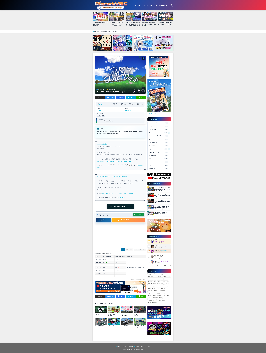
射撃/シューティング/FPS (158, 286)
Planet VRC (128, 110)
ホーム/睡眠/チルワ (158, 142)
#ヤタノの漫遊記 (102, 144)
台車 (103, 115)
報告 (143, 88)
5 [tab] (134, 28)
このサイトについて (163, 5)
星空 (158, 288)
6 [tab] (136, 28)
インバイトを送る (139, 214)
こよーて (157, 246)
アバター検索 (145, 5)
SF (157, 274)
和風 (159, 281)
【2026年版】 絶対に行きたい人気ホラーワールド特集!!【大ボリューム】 (162, 195)
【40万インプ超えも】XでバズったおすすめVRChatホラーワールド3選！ (162, 201)
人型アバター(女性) (152, 278)
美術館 (150, 295)
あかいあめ (158, 250)
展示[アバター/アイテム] (158, 152)
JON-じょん (101, 104)
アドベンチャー (158, 126)
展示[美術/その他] (158, 155)
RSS (149, 346)
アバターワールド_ (158, 129)
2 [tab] (130, 28)
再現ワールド (158, 149)
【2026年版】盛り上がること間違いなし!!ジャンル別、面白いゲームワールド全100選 (162, 189)
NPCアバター (151, 274)
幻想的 (167, 286)
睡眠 (153, 293)
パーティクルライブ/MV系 (158, 136)
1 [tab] (128, 28)
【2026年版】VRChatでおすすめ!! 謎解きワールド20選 (161, 213)
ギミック (162, 274)
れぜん (156, 261)
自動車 (159, 295)
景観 (158, 158)
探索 (150, 288)
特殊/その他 (158, 162)
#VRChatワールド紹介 (109, 176)
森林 (156, 290)
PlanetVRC (129, 349)
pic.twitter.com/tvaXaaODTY (125, 193)
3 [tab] (131, 28)
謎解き (158, 165)
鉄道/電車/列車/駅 (161, 300)
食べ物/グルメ (155, 302)
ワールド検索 (136, 5)
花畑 (169, 295)
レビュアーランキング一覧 (164, 265)
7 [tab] (137, 28)
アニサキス (158, 239)
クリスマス (151, 276)
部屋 (161, 297)
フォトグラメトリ (159, 276)
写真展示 (166, 278)
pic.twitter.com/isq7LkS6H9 (123, 161)
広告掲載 (137, 346)
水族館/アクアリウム (163, 290)
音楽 (150, 302)
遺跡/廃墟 (156, 297)
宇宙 (150, 286)
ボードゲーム (167, 276)
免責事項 (131, 346)
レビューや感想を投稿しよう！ (120, 206)
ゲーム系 (99, 110)
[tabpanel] (133, 19)
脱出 (155, 295)
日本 (154, 288)
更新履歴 (143, 346)
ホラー (158, 139)
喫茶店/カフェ (165, 281)
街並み (150, 297)
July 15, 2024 (121, 197)
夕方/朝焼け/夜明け (156, 283)
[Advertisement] (120, 236)
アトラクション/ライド (158, 123)
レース (99, 115)
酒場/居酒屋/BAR (152, 300)
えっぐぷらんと (158, 255)
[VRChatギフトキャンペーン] (159, 66)
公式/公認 (160, 278)
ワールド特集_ (158, 145)
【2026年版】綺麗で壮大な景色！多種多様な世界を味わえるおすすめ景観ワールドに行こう (162, 208)
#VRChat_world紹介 (108, 161)
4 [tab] (133, 28)
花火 (164, 295)
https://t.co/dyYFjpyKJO (109, 193)
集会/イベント (158, 168)
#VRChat (100, 161)
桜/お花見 (151, 290)
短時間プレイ (159, 293)
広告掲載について (152, 113)
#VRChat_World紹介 (121, 176)
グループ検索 (153, 5)
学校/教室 (167, 283)
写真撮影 (150, 281)
